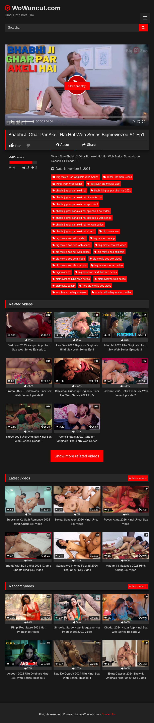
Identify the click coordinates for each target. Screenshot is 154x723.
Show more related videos (77, 456)
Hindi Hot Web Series (119, 176)
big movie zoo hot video (112, 245)
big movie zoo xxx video (108, 265)
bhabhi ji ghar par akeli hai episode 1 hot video (82, 210)
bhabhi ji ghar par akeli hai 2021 (112, 190)
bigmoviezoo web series (112, 278)
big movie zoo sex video (107, 258)
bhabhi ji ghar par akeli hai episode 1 (77, 204)
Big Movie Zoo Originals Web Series (77, 176)
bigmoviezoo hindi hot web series (97, 272)
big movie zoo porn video (70, 258)
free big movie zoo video (97, 285)
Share (91, 144)
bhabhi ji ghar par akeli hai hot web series (80, 224)
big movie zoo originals (111, 251)
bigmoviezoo (63, 272)
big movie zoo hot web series (73, 251)
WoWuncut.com (35, 8)
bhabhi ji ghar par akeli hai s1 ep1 (75, 231)
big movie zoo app (104, 238)
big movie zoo (111, 231)
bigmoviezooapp (65, 285)
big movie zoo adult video (70, 238)
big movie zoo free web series (73, 245)
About (64, 144)
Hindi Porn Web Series (69, 183)
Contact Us (108, 714)
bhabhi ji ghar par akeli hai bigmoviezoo (78, 197)
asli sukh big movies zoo (105, 183)
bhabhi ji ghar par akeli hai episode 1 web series (83, 217)
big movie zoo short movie (71, 265)
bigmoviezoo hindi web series (73, 278)
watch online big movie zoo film (113, 292)
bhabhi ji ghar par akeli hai (71, 190)
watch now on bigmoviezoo (71, 292)
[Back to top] (141, 711)
